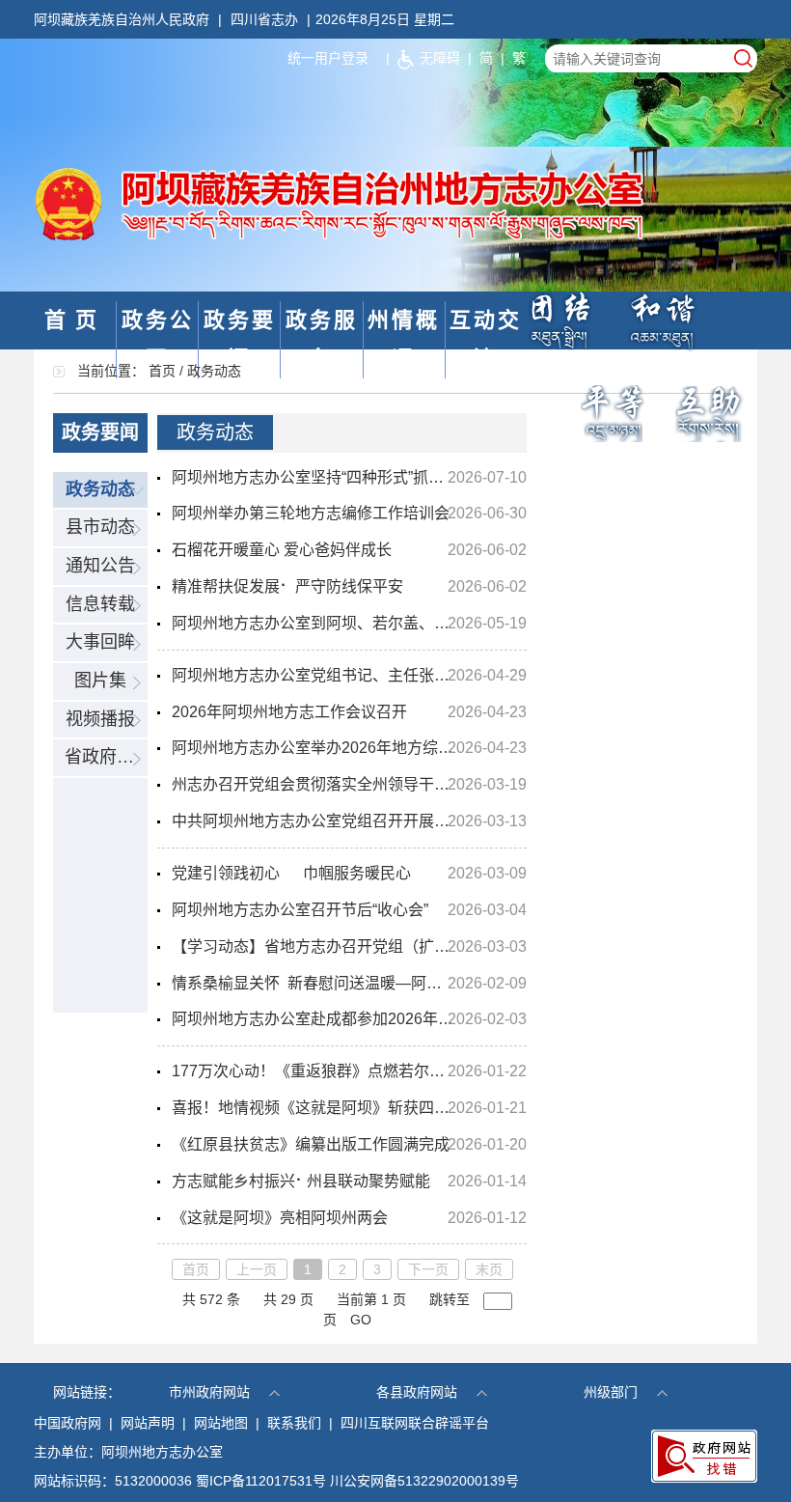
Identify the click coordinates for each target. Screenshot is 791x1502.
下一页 (428, 1269)
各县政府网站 (416, 1392)
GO (360, 1319)
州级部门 (611, 1392)
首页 (75, 320)
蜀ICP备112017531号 (261, 1480)
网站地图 (221, 1423)
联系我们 (294, 1423)
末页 (489, 1269)
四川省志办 (264, 19)
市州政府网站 (209, 1392)
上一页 (256, 1269)
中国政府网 (67, 1423)
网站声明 (148, 1423)
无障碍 (440, 58)
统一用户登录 (327, 58)
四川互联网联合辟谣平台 (415, 1423)
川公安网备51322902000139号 (424, 1480)
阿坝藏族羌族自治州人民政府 (121, 19)
